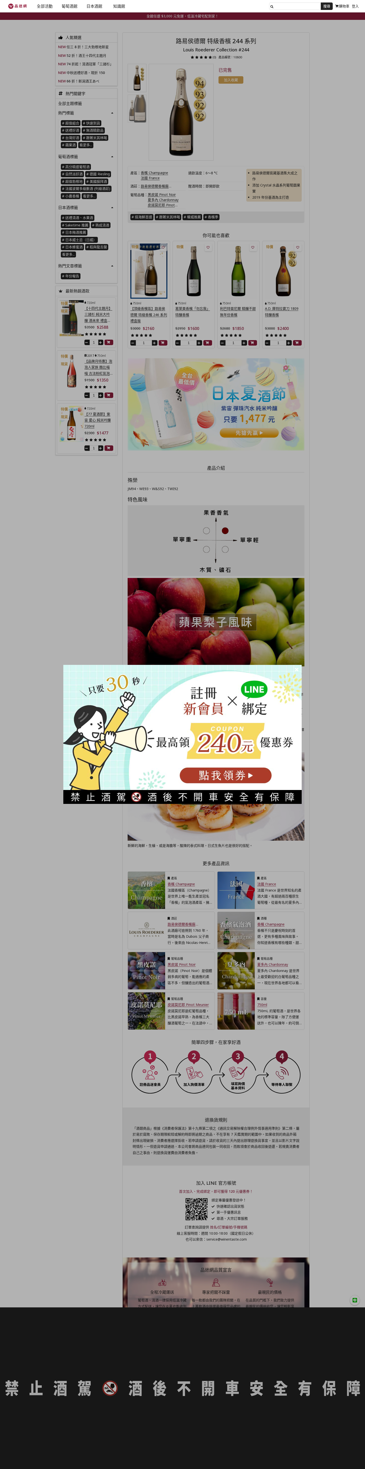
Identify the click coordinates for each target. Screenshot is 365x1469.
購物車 (344, 6)
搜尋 (326, 6)
